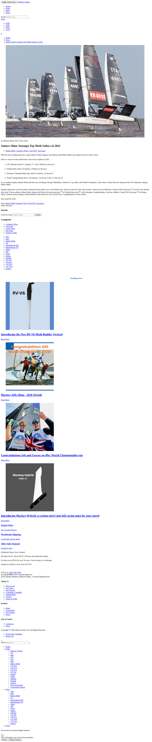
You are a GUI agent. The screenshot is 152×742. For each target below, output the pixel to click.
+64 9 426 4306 (15, 572)
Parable (13, 681)
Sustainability (11, 595)
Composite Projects (17, 687)
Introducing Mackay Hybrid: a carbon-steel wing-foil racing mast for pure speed (50, 515)
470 (11, 657)
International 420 (12, 245)
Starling (9, 258)
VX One (9, 265)
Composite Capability (14, 592)
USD (8, 25)
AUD (8, 30)
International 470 (12, 247)
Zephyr (8, 269)
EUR (8, 23)
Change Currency (15, 740)
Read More (5, 339)
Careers (8, 597)
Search (3, 17)
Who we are (10, 586)
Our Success (10, 590)
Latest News (10, 228)
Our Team (9, 588)
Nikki (8, 250)
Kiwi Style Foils (16, 685)
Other (8, 254)
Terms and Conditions (14, 634)
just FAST (33, 151)
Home (8, 6)
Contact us (10, 624)
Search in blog (6, 215)
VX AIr (9, 260)
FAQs (8, 615)
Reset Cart (10, 636)
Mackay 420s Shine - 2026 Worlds (21, 394)
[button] (1, 34)
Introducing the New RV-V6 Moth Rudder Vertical (32, 334)
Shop (8, 11)
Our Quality (10, 612)
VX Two (9, 267)
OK (7, 252)
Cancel (4, 740)
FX (7, 243)
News (8, 13)
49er (7, 239)
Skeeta (8, 256)
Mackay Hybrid (16, 651)
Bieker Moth (10, 151)
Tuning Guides (11, 233)
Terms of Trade (11, 599)
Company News (22, 151)
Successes (41, 151)
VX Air (13, 672)
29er (7, 237)
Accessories (10, 610)
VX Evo (9, 262)
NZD (3, 19)
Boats (8, 8)
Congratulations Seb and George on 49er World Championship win (42, 455)
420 (11, 660)
